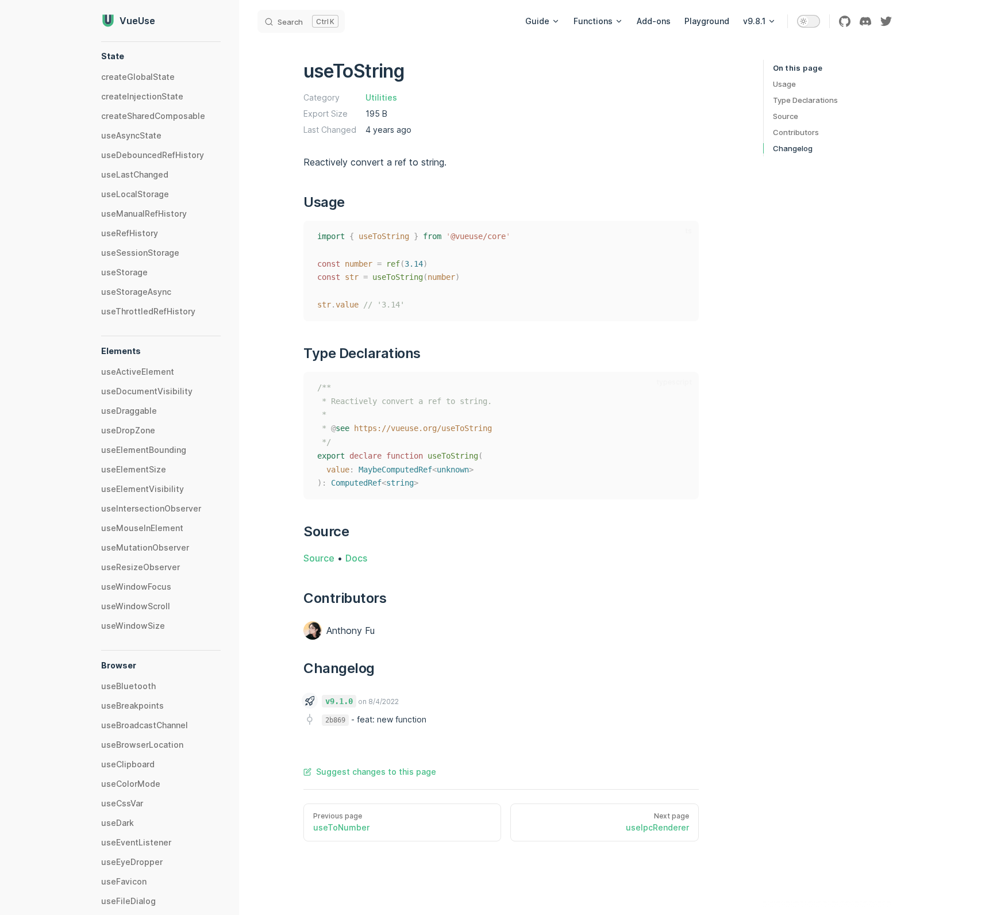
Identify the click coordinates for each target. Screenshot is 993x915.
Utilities (381, 97)
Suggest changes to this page (376, 771)
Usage (784, 84)
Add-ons (654, 21)
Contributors (796, 132)
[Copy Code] (682, 236)
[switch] (808, 21)
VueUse (137, 20)
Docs (356, 558)
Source (785, 116)
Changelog (793, 148)
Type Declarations (805, 100)
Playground (706, 21)
